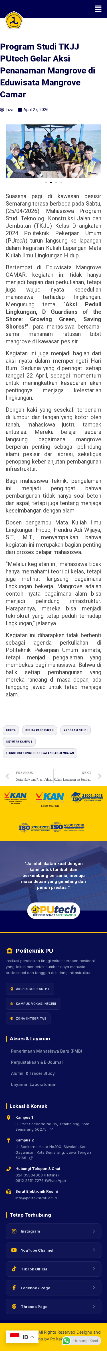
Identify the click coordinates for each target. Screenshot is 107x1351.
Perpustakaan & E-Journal (37, 1062)
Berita (11, 730)
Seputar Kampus (19, 741)
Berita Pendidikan (39, 730)
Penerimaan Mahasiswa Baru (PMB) (46, 1051)
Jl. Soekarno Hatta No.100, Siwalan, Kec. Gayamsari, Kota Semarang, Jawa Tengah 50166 (53, 1152)
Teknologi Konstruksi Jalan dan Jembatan (40, 753)
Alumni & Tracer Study (33, 1073)
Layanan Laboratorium (33, 1084)
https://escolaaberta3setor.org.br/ (37, 711)
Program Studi (76, 730)
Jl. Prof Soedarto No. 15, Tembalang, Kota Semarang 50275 (52, 1127)
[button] (53, 9)
